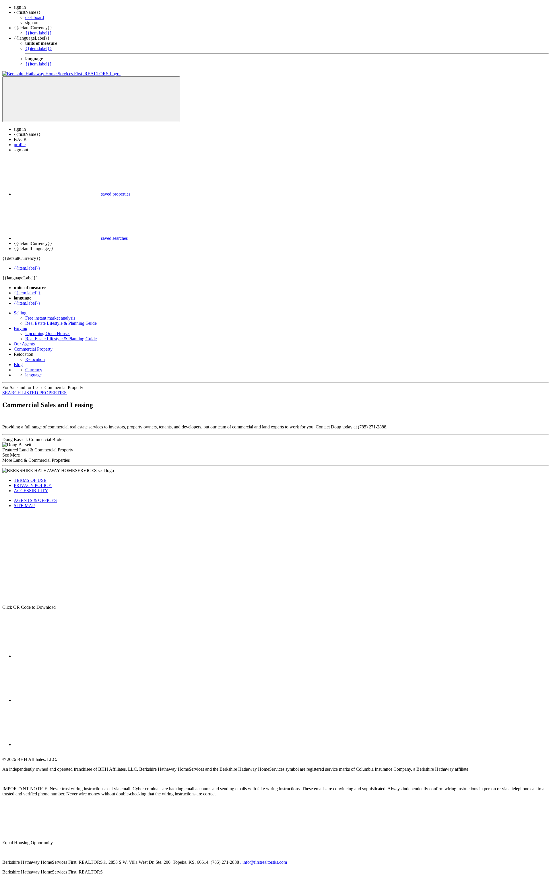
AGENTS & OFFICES (35, 500)
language (33, 374)
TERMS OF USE (30, 480)
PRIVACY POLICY (33, 485)
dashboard (34, 17)
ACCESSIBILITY (31, 490)
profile (20, 144)
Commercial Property (33, 349)
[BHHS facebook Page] (57, 656)
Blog (18, 364)
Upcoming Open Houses (47, 333)
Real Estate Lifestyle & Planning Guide (61, 323)
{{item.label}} (38, 32)
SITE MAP (24, 505)
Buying (20, 328)
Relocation (35, 359)
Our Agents (24, 343)
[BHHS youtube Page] (57, 744)
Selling (20, 312)
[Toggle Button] (91, 99)
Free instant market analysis (50, 318)
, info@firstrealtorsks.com (263, 862)
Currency (33, 369)
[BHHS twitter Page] (57, 700)
